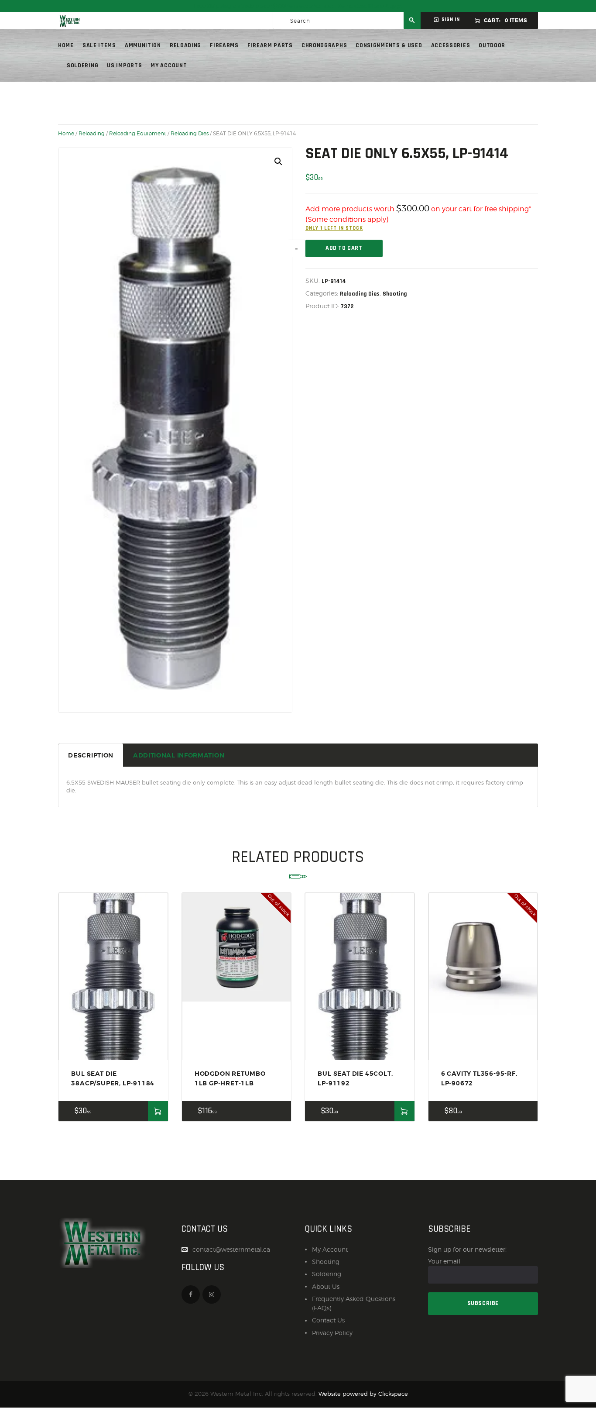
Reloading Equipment (137, 134)
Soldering (326, 1273)
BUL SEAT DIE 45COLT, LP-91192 (355, 1078)
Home (66, 134)
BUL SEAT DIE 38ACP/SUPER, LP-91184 (112, 1078)
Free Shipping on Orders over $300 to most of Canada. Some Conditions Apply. (298, 6)
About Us (325, 1286)
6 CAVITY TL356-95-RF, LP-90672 (479, 1078)
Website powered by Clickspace (363, 1394)
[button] (278, 161)
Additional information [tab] (178, 755)
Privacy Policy (332, 1332)
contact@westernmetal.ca (231, 1249)
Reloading (92, 134)
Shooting (395, 294)
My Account (330, 1249)
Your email (444, 1261)
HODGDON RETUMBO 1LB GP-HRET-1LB (230, 1078)
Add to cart (344, 248)
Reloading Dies (190, 134)
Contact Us (328, 1320)
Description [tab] (90, 755)
